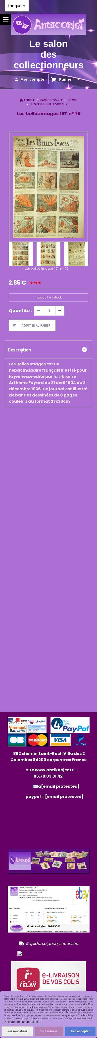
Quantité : (20, 310)
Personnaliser (17, 1031)
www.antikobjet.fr (54, 770)
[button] (81, 254)
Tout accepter (80, 1031)
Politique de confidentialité (22, 1022)
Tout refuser (48, 1031)
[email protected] (64, 796)
